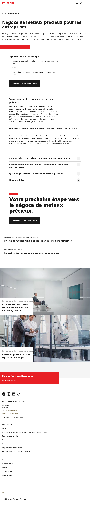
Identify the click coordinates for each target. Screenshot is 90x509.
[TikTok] (18, 394)
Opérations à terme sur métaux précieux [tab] (26, 128)
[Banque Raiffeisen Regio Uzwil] (9, 3)
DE (3, 492)
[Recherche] (81, 3)
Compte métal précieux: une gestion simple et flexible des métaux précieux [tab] (39, 166)
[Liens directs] (77, 3)
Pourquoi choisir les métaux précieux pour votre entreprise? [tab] (40, 158)
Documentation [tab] (17, 180)
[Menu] (86, 3)
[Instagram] (8, 394)
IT (11, 492)
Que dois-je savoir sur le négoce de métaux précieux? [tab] (36, 173)
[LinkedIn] (13, 394)
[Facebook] (3, 394)
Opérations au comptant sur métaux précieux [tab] (65, 128)
